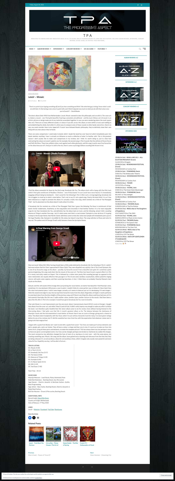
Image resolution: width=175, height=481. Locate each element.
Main (31, 49)
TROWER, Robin (133, 204)
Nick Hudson (33, 101)
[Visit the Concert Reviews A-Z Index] (129, 113)
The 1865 (132, 213)
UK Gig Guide (88, 49)
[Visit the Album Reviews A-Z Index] (129, 64)
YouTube (51, 409)
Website (36, 409)
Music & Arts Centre (135, 218)
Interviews (57, 49)
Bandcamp (58, 409)
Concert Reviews (73, 49)
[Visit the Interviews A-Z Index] (129, 88)
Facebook (44, 409)
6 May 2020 (42, 101)
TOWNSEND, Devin (133, 171)
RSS (123, 243)
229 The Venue (129, 234)
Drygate (127, 162)
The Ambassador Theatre (131, 174)
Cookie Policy (38, 478)
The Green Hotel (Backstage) (133, 190)
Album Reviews (43, 49)
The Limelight (128, 195)
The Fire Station (132, 206)
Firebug (127, 185)
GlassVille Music (43, 398)
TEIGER (129, 183)
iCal (125, 243)
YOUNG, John (132, 188)
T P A (87, 35)
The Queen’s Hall (132, 223)
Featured (101, 49)
